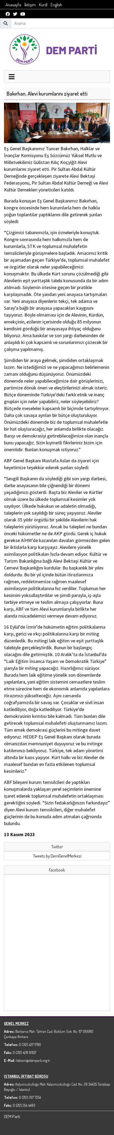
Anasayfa (13, 4)
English (56, 4)
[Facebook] (7, 14)
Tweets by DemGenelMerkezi (57, 856)
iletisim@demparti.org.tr (33, 1060)
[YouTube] (23, 14)
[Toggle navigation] (11, 77)
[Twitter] (15, 14)
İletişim (30, 4)
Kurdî (43, 4)
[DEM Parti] (57, 48)
